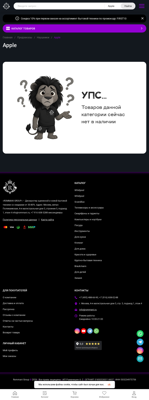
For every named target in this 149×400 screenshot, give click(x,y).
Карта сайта (47, 219)
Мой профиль (10, 350)
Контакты (8, 326)
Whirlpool (79, 190)
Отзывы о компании (14, 315)
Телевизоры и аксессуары (89, 207)
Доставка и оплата (13, 303)
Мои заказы (9, 356)
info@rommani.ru (88, 309)
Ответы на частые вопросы (18, 320)
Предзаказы (24, 37)
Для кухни (80, 237)
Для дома (79, 248)
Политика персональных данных (20, 219)
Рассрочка (8, 309)
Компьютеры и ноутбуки (88, 219)
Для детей (80, 272)
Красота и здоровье (85, 254)
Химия (78, 278)
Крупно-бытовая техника (88, 260)
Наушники (43, 37)
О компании (9, 297)
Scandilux (79, 201)
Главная (8, 37)
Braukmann (80, 266)
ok (109, 384)
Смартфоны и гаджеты (86, 213)
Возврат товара (11, 332)
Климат (78, 242)
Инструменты (82, 231)
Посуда (78, 225)
